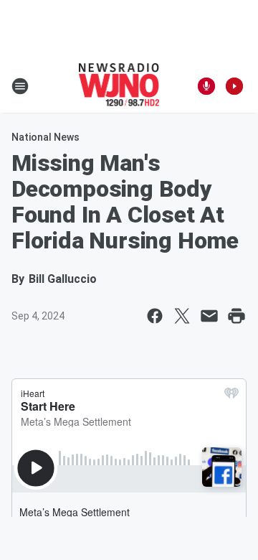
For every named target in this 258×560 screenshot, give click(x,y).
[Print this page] (236, 316)
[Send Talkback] (206, 86)
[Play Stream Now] (234, 86)
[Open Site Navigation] (20, 86)
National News (45, 137)
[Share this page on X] (182, 316)
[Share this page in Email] (209, 316)
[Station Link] (119, 86)
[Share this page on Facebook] (155, 316)
